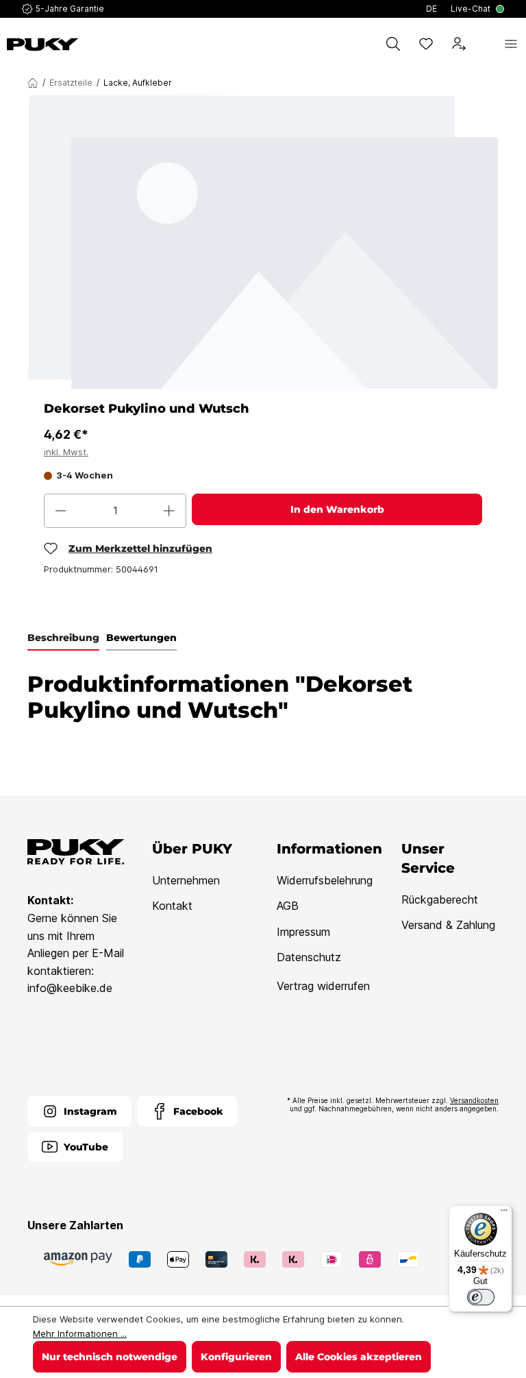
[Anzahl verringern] (61, 510)
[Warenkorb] (485, 44)
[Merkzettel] (426, 44)
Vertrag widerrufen (323, 986)
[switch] (480, 1297)
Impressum (303, 932)
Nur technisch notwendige (109, 1357)
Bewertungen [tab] (141, 637)
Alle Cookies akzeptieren (358, 1357)
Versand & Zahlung (448, 925)
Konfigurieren (236, 1357)
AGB (288, 905)
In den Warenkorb (337, 509)
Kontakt (172, 905)
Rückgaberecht (439, 899)
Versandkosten (474, 1100)
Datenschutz (309, 957)
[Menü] (511, 44)
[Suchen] (393, 44)
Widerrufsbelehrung (325, 880)
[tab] (63, 638)
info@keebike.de (69, 988)
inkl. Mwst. (66, 451)
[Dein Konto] (459, 44)
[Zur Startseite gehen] (43, 44)
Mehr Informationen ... (80, 1333)
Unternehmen (186, 880)
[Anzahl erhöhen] (169, 510)
